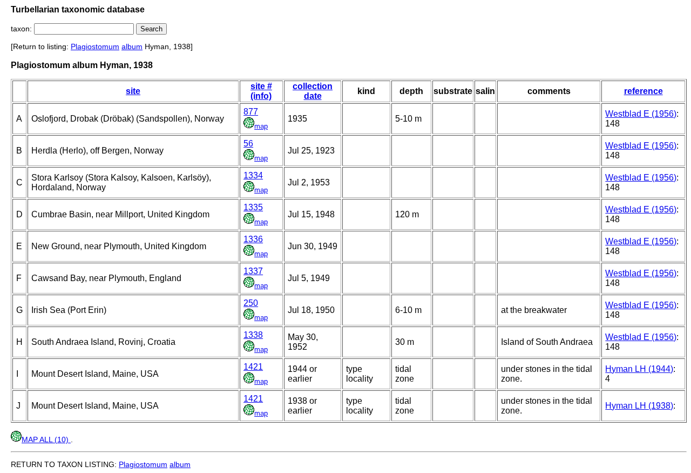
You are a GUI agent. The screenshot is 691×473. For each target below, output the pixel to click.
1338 (253, 334)
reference (643, 91)
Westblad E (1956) (640, 113)
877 (250, 111)
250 (250, 303)
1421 (253, 366)
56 (248, 143)
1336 (253, 239)
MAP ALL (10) (46, 439)
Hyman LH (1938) (639, 405)
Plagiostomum (95, 46)
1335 (253, 207)
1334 (253, 175)
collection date (313, 91)
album (132, 46)
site (133, 91)
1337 (253, 271)
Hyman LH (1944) (639, 369)
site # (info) (261, 91)
